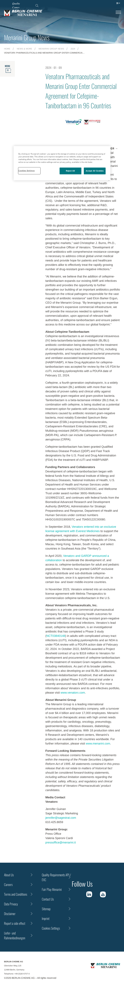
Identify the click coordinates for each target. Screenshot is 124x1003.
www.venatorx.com (73, 692)
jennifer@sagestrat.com (60, 817)
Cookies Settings (26, 170)
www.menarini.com (98, 743)
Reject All (70, 170)
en (117, 3)
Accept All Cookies (94, 170)
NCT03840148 (55, 635)
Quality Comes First (16, 7)
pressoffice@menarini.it (60, 842)
